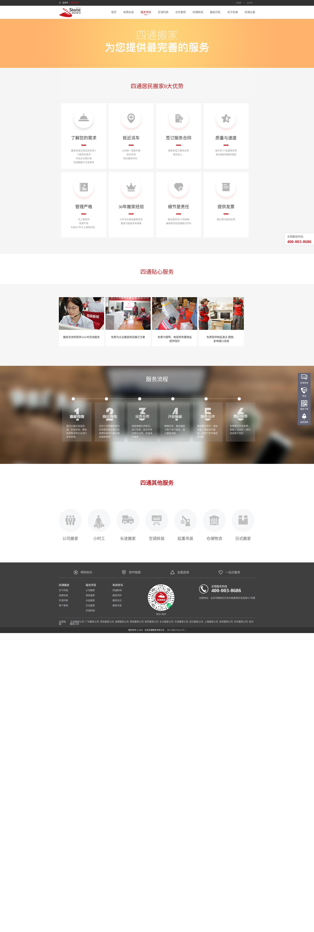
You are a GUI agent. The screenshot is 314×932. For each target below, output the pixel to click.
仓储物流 (214, 538)
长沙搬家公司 (166, 621)
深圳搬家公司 (226, 621)
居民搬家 (90, 595)
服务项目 (146, 12)
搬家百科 (117, 595)
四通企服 (250, 12)
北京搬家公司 (77, 621)
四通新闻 (198, 12)
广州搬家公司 (92, 621)
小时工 (99, 538)
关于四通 (232, 12)
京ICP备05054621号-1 (176, 630)
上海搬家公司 (211, 621)
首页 (113, 12)
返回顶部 (304, 422)
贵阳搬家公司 (137, 621)
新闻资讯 (118, 585)
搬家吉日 (117, 600)
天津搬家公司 (181, 621)
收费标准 (128, 12)
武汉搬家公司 (196, 621)
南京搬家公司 (151, 621)
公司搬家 (70, 538)
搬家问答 (215, 12)
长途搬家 (128, 538)
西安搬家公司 (107, 621)
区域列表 (163, 12)
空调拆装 (157, 538)
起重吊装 (185, 538)
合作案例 (180, 12)
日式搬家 (243, 538)
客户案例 (63, 605)
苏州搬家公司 (241, 621)
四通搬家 (64, 585)
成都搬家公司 (122, 621)
